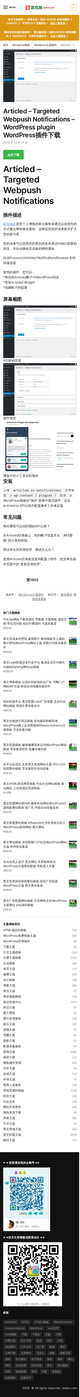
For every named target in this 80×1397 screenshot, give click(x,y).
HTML (25, 1322)
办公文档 (26, 1340)
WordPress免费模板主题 (19, 935)
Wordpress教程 (21, 45)
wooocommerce (15, 1328)
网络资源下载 (12, 1112)
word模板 (10, 1334)
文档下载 (10, 1353)
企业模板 (9, 963)
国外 (49, 1340)
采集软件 (26, 1377)
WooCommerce (63, 1322)
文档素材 (26, 1353)
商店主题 (9, 1007)
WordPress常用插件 (16, 941)
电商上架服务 (12, 1085)
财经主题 (9, 1140)
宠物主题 (9, 1029)
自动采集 (36, 1365)
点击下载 (13, 154)
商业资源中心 (12, 1002)
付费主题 (10, 1340)
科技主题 (9, 1096)
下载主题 (9, 946)
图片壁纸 (9, 1013)
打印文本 (26, 1346)
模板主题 (65, 1353)
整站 (62, 1346)
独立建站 (21, 1359)
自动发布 (21, 1365)
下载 (24, 1334)
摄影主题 (9, 1040)
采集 (44, 1371)
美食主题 (9, 1118)
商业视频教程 (12, 996)
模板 (52, 1353)
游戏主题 (9, 1074)
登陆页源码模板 (13, 1090)
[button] (73, 7)
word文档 (53, 1328)
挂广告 (40, 1346)
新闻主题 (9, 1052)
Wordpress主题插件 (45, 45)
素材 (60, 1359)
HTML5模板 (42, 1322)
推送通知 (66, 594)
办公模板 (9, 980)
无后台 (40, 1353)
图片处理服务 (12, 1018)
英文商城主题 (12, 1129)
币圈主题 (9, 1035)
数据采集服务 (12, 1046)
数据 (52, 1346)
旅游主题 (9, 1057)
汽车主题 (9, 1068)
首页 (5, 45)
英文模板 (62, 1365)
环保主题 (9, 1079)
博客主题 (9, 985)
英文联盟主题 (12, 1134)
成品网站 (10, 1346)
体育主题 (9, 968)
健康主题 (9, 974)
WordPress (36, 1328)
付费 (58, 1334)
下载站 (36, 1334)
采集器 (56, 1371)
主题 (47, 1334)
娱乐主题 (9, 1024)
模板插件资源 (12, 1062)
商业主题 (9, 991)
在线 (60, 1340)
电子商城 (36, 1359)
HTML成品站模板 (14, 930)
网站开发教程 (12, 1107)
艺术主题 (9, 1123)
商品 (39, 1340)
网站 (70, 1359)
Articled (9, 224)
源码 (7, 1359)
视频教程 (21, 1371)
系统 (49, 1359)
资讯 (33, 1371)
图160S (32, 580)
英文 (49, 1365)
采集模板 (10, 1377)
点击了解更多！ (59, 23)
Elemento (10, 1322)
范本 (7, 1371)
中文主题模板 (12, 952)
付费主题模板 (12, 957)
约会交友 (9, 1101)
